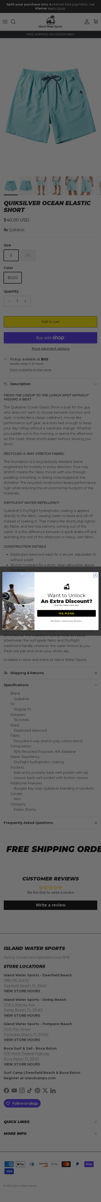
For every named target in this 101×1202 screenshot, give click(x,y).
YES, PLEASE (66, 613)
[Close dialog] (95, 575)
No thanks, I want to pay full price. (66, 621)
